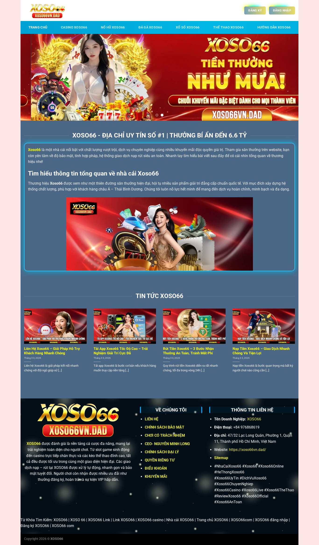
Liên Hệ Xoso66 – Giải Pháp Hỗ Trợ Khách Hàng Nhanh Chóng (52, 351)
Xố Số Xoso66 (187, 27)
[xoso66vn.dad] (47, 10)
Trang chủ (37, 27)
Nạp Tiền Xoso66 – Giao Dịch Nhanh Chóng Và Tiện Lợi (261, 351)
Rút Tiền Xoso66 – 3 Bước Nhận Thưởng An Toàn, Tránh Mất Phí (188, 351)
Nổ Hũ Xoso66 (113, 27)
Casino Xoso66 (74, 27)
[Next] (287, 77)
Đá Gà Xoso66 (150, 27)
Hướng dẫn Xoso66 (274, 27)
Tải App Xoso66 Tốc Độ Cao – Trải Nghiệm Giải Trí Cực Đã (121, 351)
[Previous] (32, 77)
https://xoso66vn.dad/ (247, 449)
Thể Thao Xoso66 (228, 27)
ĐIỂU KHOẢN (156, 468)
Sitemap (221, 458)
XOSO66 (34, 443)
